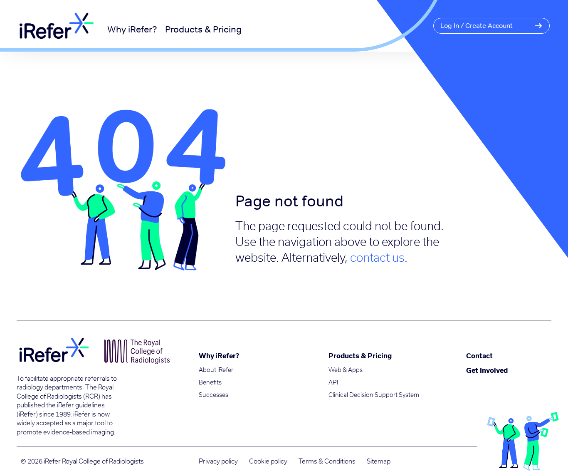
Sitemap (378, 461)
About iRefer (216, 370)
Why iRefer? (132, 29)
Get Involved (487, 370)
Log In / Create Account (476, 26)
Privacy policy (218, 461)
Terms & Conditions (327, 461)
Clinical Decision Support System (373, 395)
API (333, 382)
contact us (377, 257)
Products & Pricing (203, 29)
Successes (213, 395)
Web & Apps (345, 370)
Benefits (210, 382)
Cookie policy (268, 461)
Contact (479, 355)
